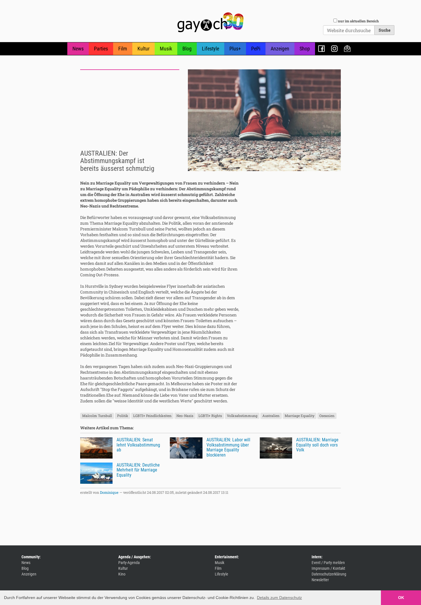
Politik (122, 415)
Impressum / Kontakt (328, 568)
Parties (101, 49)
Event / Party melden (328, 562)
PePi (255, 49)
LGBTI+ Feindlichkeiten (152, 415)
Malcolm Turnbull (97, 415)
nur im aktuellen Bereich (358, 21)
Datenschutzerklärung (329, 574)
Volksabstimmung (242, 415)
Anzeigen (280, 49)
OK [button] (401, 597)
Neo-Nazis (184, 415)
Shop (305, 49)
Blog (187, 49)
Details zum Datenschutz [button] (279, 597)
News (78, 49)
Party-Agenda (129, 562)
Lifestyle (210, 49)
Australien (271, 415)
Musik (166, 49)
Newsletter (347, 49)
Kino (121, 574)
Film (122, 49)
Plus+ (235, 49)
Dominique (109, 492)
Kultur (143, 49)
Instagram (334, 49)
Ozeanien (327, 415)
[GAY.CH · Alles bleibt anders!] (210, 22)
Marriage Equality (299, 415)
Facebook (321, 49)
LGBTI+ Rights (210, 415)
